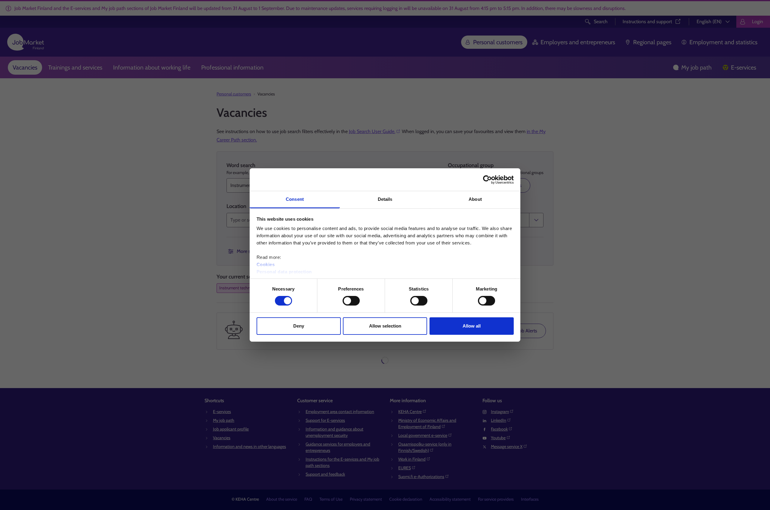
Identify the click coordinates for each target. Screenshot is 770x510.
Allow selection (385, 325)
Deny (298, 325)
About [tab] (475, 199)
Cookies (266, 264)
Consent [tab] (295, 199)
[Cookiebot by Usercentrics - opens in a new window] (487, 179)
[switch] (351, 301)
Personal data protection (284, 271)
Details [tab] (385, 199)
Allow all (472, 325)
